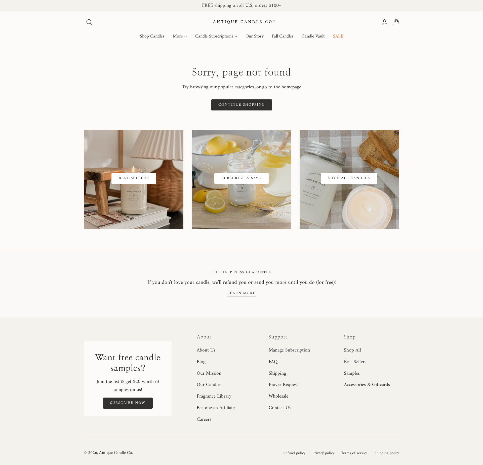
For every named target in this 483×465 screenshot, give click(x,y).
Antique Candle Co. (116, 453)
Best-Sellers (134, 178)
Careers (204, 419)
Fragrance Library (214, 396)
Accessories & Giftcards (367, 385)
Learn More (241, 293)
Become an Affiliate (216, 408)
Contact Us (280, 408)
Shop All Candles (349, 178)
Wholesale (278, 396)
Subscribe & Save (241, 178)
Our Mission (209, 373)
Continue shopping (241, 104)
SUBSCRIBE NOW (127, 403)
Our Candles (209, 385)
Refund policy (294, 453)
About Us (206, 350)
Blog (201, 362)
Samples (352, 373)
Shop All (352, 350)
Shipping (277, 373)
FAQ (273, 362)
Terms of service (354, 453)
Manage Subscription (289, 350)
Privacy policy (323, 453)
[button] (89, 22)
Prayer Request (283, 385)
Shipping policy (387, 453)
